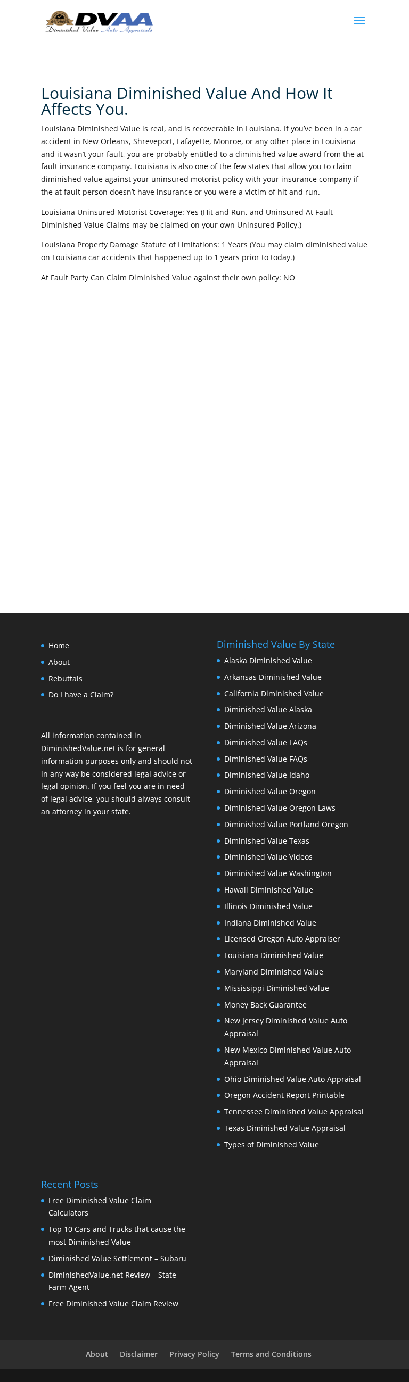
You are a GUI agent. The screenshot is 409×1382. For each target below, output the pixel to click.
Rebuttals (65, 678)
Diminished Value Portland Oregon (286, 824)
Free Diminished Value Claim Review (113, 1303)
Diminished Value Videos (268, 857)
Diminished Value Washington (278, 873)
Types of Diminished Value (271, 1144)
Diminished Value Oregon (270, 791)
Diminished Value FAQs (265, 742)
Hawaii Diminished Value (268, 890)
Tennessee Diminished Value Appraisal (294, 1111)
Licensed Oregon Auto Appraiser (282, 939)
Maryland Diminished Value (273, 972)
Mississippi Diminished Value (276, 988)
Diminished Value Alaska (268, 709)
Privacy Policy (194, 1354)
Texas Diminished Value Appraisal (285, 1128)
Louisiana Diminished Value (273, 955)
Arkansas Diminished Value (273, 677)
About (59, 662)
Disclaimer (139, 1354)
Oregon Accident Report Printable (284, 1095)
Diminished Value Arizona (270, 726)
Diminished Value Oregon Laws (280, 808)
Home (58, 645)
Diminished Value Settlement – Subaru (117, 1258)
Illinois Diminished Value (268, 906)
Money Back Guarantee (265, 1005)
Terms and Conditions (271, 1354)
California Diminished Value (274, 693)
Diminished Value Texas (266, 841)
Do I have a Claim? (80, 694)
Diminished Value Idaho (266, 775)
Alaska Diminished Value (268, 660)
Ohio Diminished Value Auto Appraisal (292, 1079)
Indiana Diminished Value (270, 923)
